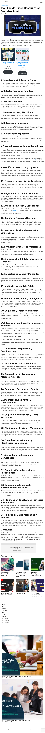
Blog (3, 612)
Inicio (3, 606)
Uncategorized (4, 5)
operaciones (15, 210)
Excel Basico (5, 618)
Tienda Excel (5, 610)
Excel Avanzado (5, 622)
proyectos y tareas (33, 159)
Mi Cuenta (4, 616)
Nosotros (4, 608)
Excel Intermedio (5, 620)
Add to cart (8, 72)
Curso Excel (4, 1)
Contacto (4, 614)
